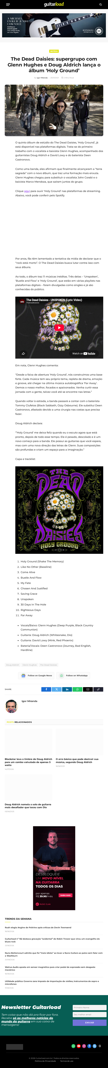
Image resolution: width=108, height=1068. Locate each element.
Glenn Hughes (30, 665)
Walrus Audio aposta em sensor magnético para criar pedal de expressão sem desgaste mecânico (50, 968)
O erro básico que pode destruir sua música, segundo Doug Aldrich (77, 761)
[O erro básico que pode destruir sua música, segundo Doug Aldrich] (79, 742)
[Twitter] (7, 157)
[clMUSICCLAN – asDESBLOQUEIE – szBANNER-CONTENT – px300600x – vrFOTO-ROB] (54, 909)
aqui (27, 191)
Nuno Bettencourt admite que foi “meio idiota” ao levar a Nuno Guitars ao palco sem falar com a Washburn (54, 954)
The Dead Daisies (48, 665)
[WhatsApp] (7, 171)
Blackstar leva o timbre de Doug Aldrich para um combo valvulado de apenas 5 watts (28, 762)
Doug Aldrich (12, 665)
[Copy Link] (7, 178)
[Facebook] (7, 150)
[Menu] (8, 4)
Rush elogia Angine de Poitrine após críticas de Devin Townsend (38, 927)
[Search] (100, 4)
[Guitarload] (54, 4)
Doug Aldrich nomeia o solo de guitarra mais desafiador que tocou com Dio (28, 806)
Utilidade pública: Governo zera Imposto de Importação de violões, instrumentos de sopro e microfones (52, 982)
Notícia (54, 51)
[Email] (7, 164)
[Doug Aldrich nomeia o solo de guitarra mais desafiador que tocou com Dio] (28, 787)
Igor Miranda (42, 78)
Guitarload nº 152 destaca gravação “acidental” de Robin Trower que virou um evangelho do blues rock (52, 940)
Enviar (89, 1022)
